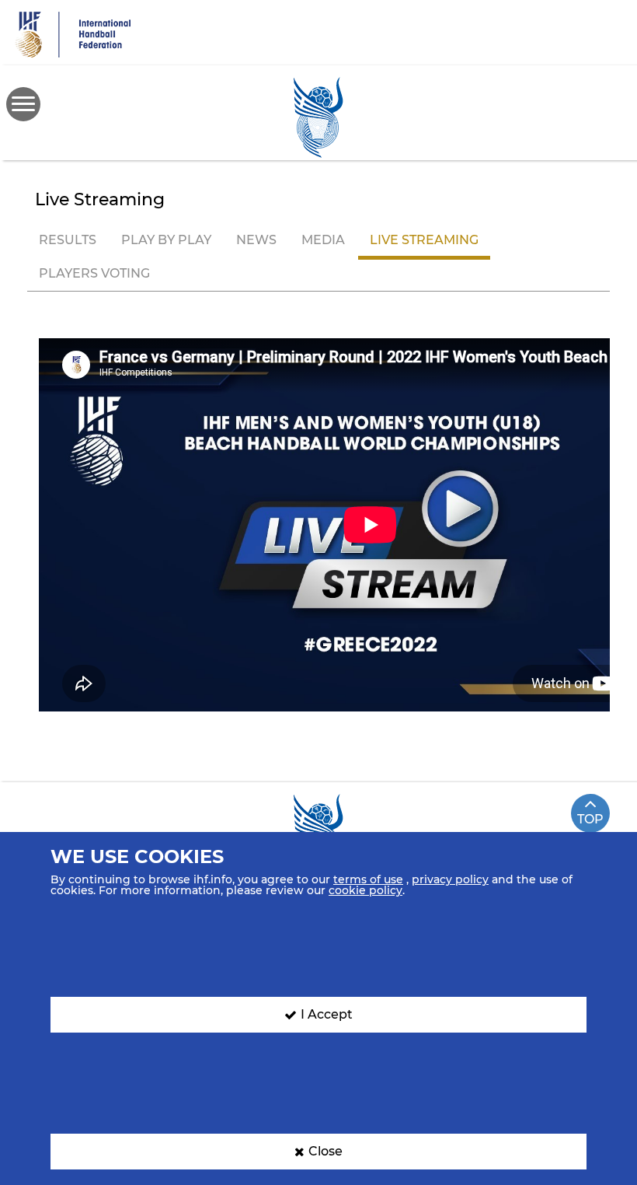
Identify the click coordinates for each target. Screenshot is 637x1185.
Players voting (94, 273)
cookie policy (365, 890)
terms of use (368, 879)
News (256, 239)
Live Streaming (424, 239)
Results (67, 239)
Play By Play (166, 239)
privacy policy (450, 879)
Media (323, 239)
